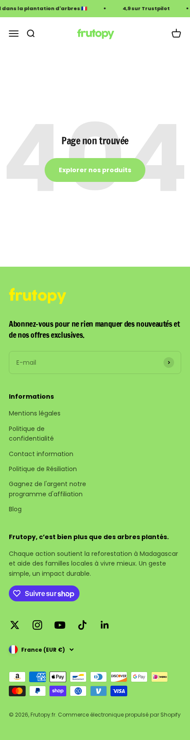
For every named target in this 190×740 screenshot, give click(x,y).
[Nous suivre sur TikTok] (82, 625)
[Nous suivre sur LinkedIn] (105, 625)
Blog (15, 509)
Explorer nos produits (95, 170)
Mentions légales (35, 413)
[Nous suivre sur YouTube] (60, 625)
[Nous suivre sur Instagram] (37, 625)
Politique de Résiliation (43, 468)
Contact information (41, 453)
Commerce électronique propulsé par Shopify (119, 714)
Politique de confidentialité (31, 433)
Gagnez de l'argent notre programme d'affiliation (47, 488)
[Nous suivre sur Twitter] (15, 625)
